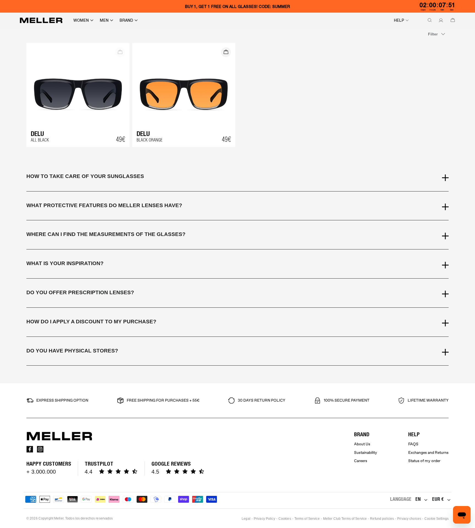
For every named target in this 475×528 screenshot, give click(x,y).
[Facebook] (29, 449)
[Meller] (41, 20)
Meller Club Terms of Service (345, 519)
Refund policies (382, 519)
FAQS (413, 444)
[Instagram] (40, 449)
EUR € (438, 499)
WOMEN (81, 20)
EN (418, 499)
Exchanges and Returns (428, 452)
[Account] (439, 20)
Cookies (284, 519)
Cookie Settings (436, 519)
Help (399, 20)
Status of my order (424, 460)
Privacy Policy (264, 519)
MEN (104, 20)
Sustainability (365, 452)
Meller (58, 518)
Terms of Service (307, 519)
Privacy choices (409, 519)
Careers (360, 460)
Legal (246, 519)
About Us (362, 444)
